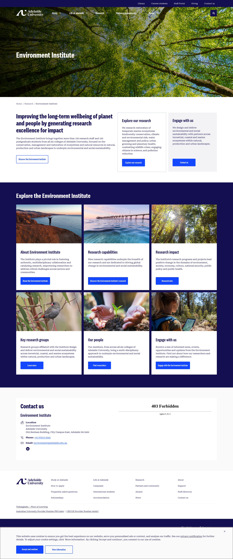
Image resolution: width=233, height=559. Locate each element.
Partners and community (147, 486)
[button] (224, 531)
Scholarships (57, 498)
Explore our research (133, 162)
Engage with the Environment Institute (173, 365)
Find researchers (99, 365)
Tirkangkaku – (32, 507)
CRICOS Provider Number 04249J (82, 511)
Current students (159, 3)
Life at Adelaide (100, 480)
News (138, 498)
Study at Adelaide (59, 480)
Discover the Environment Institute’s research (108, 280)
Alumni (139, 492)
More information (59, 549)
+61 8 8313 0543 (42, 437)
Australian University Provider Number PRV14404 (40, 511)
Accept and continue (30, 549)
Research (140, 480)
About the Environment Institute (35, 280)
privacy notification (191, 536)
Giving (194, 3)
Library (141, 3)
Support (182, 486)
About (181, 480)
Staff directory (185, 492)
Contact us (209, 3)
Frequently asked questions (64, 492)
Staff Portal (179, 3)
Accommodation (101, 498)
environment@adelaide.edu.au (50, 443)
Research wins (167, 280)
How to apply (57, 486)
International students (104, 492)
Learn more (32, 365)
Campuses (98, 486)
